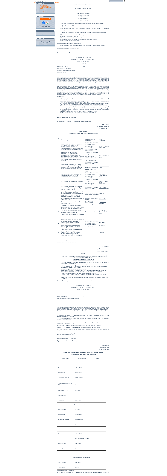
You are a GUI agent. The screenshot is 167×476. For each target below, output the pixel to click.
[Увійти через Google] (47, 22)
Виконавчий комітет (45, 6)
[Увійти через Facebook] (43, 22)
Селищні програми (44, 11)
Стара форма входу (45, 26)
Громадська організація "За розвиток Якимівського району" (43, 33)
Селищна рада (43, 5)
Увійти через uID (45, 19)
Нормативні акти (44, 9)
